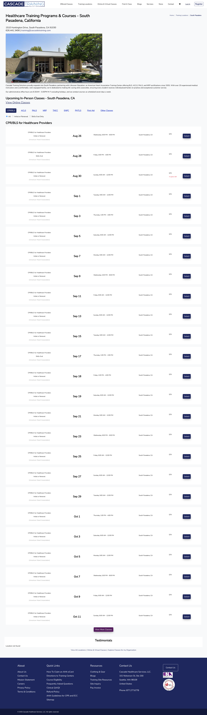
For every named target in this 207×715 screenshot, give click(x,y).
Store (161, 4)
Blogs (139, 4)
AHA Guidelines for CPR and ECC (62, 695)
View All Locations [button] (78, 650)
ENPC (66, 110)
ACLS (23, 110)
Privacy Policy (23, 687)
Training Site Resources (101, 679)
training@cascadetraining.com (36, 30)
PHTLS (78, 110)
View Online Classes (18, 102)
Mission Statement (26, 679)
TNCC (55, 110)
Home (172, 15)
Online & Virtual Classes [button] (97, 650)
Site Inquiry (95, 683)
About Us (21, 671)
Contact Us (22, 675)
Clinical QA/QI (53, 687)
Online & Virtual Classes (107, 4)
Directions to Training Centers (60, 675)
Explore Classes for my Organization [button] (122, 650)
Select (186, 136)
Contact (171, 4)
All (9, 116)
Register (199, 4)
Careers (21, 683)
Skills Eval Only (38, 116)
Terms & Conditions (26, 691)
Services (150, 4)
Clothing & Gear (97, 671)
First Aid (91, 110)
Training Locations (85, 4)
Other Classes (107, 110)
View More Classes (103, 629)
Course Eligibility (54, 679)
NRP (45, 110)
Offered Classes (66, 4)
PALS (34, 110)
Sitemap (50, 699)
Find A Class (127, 4)
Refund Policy (53, 691)
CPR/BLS (11, 110)
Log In (187, 4)
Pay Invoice (95, 687)
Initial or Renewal (21, 116)
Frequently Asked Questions (60, 683)
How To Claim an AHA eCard (60, 671)
